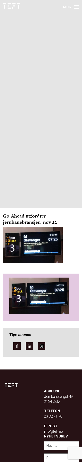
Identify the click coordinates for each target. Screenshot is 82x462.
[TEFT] (12, 385)
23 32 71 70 (53, 416)
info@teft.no (53, 431)
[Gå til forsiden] (11, 6)
